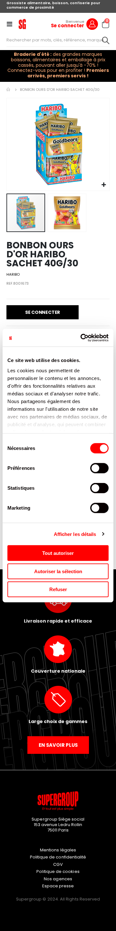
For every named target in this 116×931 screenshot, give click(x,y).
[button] (103, 185)
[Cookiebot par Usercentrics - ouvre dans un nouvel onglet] (82, 337)
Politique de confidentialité (58, 857)
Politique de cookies (57, 871)
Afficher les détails (75, 534)
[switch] (99, 469)
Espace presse (58, 886)
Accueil (8, 89)
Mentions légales (58, 850)
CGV (58, 864)
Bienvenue (75, 21)
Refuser (58, 589)
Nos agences (58, 879)
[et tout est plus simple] (22, 24)
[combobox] (58, 40)
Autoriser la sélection (58, 571)
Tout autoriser (58, 553)
